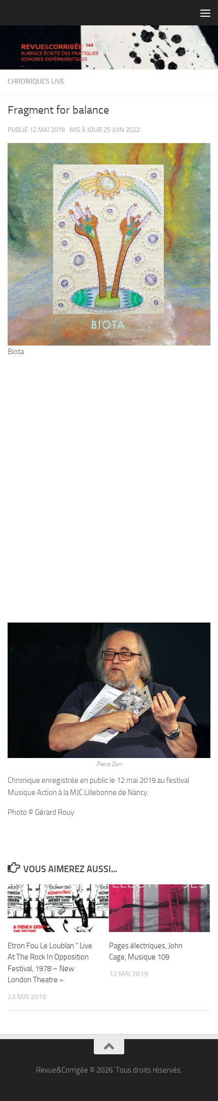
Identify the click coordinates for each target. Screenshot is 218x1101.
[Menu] (205, 12)
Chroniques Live (36, 81)
